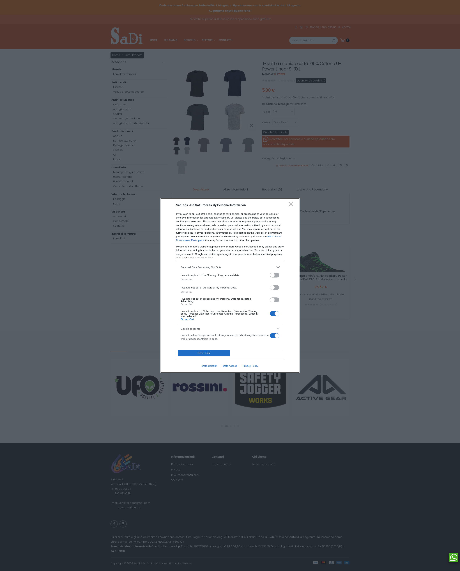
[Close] (292, 205)
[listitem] (230, 267)
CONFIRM (204, 353)
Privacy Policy (250, 365)
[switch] (274, 275)
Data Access (230, 365)
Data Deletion (209, 365)
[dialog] (230, 285)
